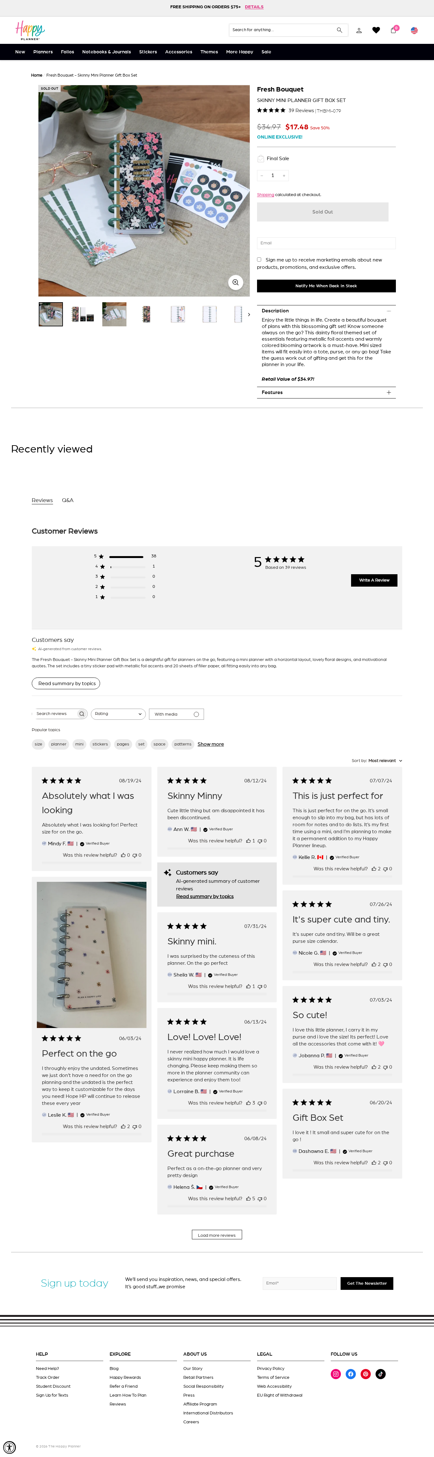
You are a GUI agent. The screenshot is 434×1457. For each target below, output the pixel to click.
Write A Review (374, 580)
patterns (183, 744)
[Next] (246, 314)
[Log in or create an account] (359, 30)
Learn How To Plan (128, 1395)
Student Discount (53, 1386)
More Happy (239, 52)
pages (123, 744)
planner (58, 744)
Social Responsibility (203, 1386)
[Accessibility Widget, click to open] (9, 1447)
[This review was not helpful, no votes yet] (134, 855)
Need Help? (47, 1368)
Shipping (265, 195)
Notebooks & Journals (106, 52)
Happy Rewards (125, 1377)
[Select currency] (414, 30)
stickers (100, 744)
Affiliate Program (200, 1404)
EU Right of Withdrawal (279, 1395)
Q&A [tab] (68, 500)
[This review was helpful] (374, 869)
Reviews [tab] (42, 500)
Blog (114, 1368)
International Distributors (208, 1413)
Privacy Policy (270, 1368)
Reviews (118, 1404)
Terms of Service (273, 1377)
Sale (266, 52)
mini (79, 744)
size (38, 744)
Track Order (47, 1377)
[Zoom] (144, 190)
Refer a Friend (124, 1386)
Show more (211, 744)
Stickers (148, 52)
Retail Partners (198, 1377)
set (141, 744)
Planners (43, 52)
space (159, 744)
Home (36, 75)
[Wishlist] (376, 30)
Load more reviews (217, 1235)
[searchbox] (54, 714)
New (20, 52)
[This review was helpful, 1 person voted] (248, 841)
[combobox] (118, 714)
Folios (67, 52)
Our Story (192, 1368)
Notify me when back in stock (326, 286)
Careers (191, 1422)
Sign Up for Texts (52, 1395)
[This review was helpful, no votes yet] (123, 855)
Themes (209, 52)
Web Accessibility (274, 1386)
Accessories (178, 52)
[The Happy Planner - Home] (30, 30)
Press (189, 1395)
